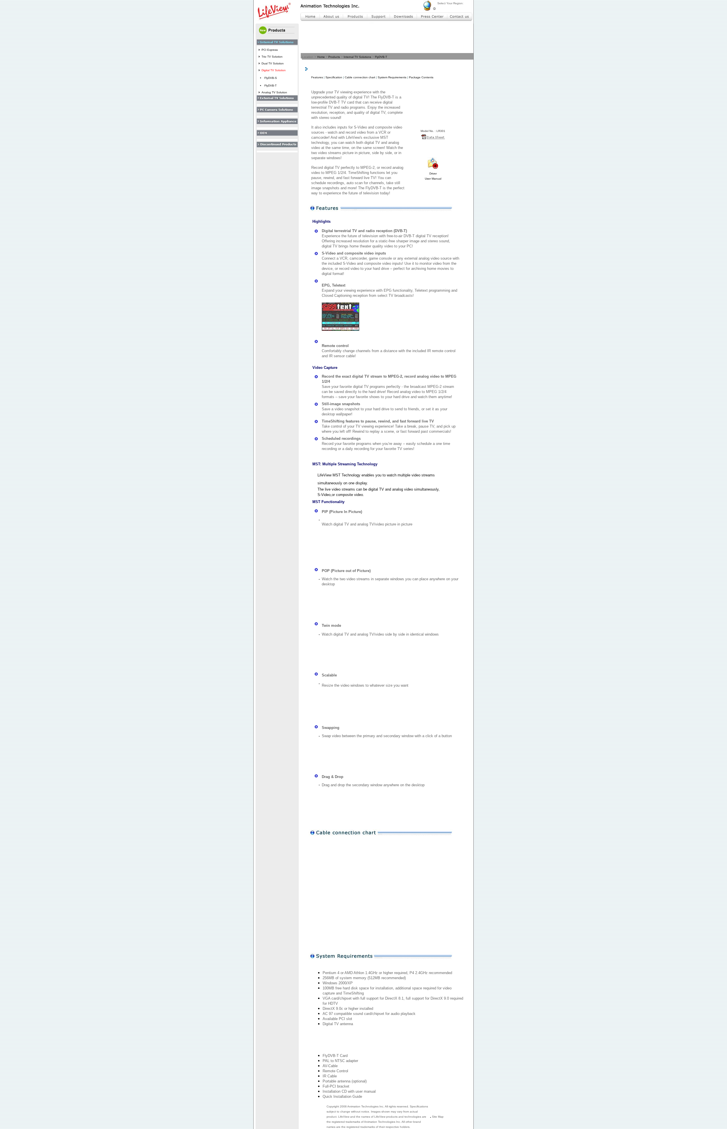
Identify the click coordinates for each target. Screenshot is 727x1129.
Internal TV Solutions (357, 56)
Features (317, 77)
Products (334, 56)
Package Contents (421, 77)
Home (321, 56)
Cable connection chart (360, 77)
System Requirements (392, 77)
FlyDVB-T (381, 56)
